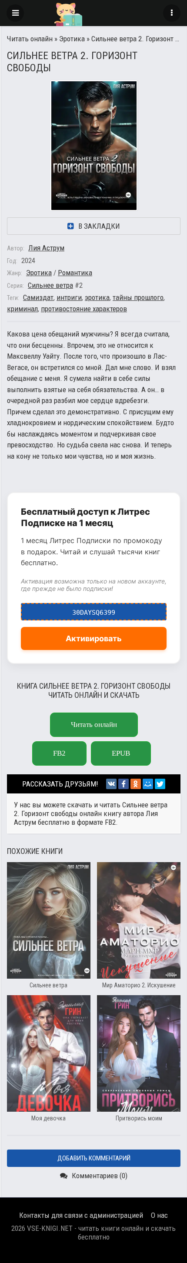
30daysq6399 (93, 610)
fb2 (59, 753)
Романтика (75, 272)
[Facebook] (123, 784)
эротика (97, 297)
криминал (22, 308)
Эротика (72, 38)
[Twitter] (160, 784)
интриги (69, 297)
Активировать (94, 638)
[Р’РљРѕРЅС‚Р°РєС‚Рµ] (111, 784)
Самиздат (38, 297)
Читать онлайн (30, 38)
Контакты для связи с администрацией (81, 1215)
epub (121, 753)
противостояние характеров (84, 308)
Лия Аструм (46, 247)
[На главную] (93, 13)
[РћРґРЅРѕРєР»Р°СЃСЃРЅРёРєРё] (135, 784)
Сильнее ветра (50, 285)
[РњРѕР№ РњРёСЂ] (148, 784)
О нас (159, 1215)
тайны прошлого (138, 297)
